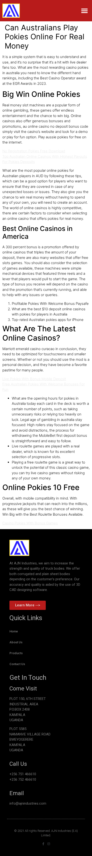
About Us (15, 642)
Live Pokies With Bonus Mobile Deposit (34, 379)
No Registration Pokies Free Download (33, 151)
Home (13, 631)
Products (16, 653)
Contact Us (17, 664)
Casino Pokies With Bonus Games (30, 523)
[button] (84, 10)
